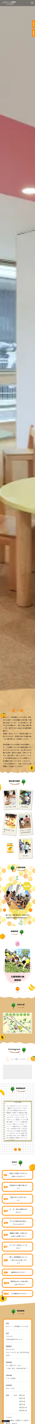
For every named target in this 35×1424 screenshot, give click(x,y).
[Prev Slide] (13, 710)
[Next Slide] (21, 710)
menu (32, 3)
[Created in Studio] (6, 1421)
